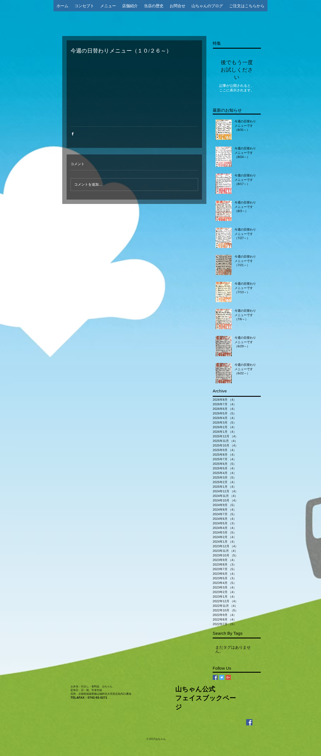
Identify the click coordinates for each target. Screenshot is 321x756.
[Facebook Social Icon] (215, 677)
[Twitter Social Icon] (221, 677)
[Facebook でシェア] (73, 134)
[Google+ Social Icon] (228, 677)
